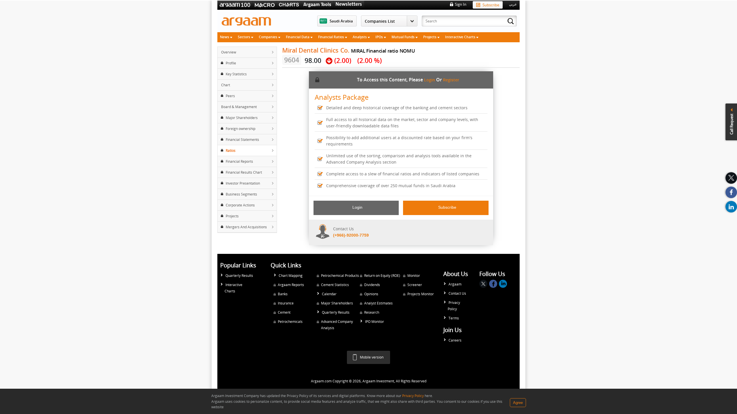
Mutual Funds (403, 36)
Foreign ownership (240, 128)
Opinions (371, 294)
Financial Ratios (331, 36)
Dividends (372, 284)
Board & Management (239, 106)
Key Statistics (236, 74)
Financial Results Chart (244, 172)
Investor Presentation (243, 183)
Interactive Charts (460, 36)
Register (451, 80)
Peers (230, 95)
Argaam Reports (291, 284)
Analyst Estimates (378, 303)
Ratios (230, 150)
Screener (414, 284)
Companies (268, 36)
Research (371, 312)
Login (429, 80)
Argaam (455, 284)
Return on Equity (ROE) (382, 275)
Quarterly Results (239, 275)
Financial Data (298, 36)
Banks (283, 294)
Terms (454, 318)
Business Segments (241, 194)
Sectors (244, 36)
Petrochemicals (290, 321)
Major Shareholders (242, 117)
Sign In (460, 4)
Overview (228, 52)
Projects (430, 36)
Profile (231, 63)
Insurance (286, 303)
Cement (284, 312)
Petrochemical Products (340, 275)
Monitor (413, 275)
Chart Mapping (291, 275)
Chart (225, 85)
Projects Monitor (420, 294)
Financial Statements (242, 139)
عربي (513, 4)
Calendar (329, 294)
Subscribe (491, 4)
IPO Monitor (374, 321)
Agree (518, 402)
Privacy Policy (454, 305)
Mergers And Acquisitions (246, 227)
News (225, 36)
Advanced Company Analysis (337, 324)
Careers (455, 340)
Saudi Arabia (341, 21)
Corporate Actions (240, 205)
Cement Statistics (335, 284)
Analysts (360, 36)
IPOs (379, 36)
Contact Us (457, 293)
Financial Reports (239, 161)
